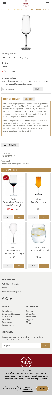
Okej (42, 388)
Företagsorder (8, 325)
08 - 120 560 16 (12, 285)
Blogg (28, 323)
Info (8, 217)
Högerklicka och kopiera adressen (15, 164)
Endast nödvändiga (27, 388)
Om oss (29, 311)
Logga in (29, 320)
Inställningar (11, 389)
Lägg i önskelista (10, 145)
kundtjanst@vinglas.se (11, 292)
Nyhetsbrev (31, 314)
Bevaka (37, 89)
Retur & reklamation (11, 314)
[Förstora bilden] (26, 33)
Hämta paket (7, 317)
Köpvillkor (6, 320)
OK (45, 346)
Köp (19, 217)
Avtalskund (31, 317)
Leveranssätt (7, 323)
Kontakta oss (7, 311)
